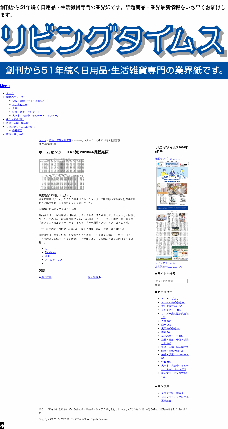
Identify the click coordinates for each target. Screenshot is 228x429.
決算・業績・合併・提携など (28, 100)
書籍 (165, 332)
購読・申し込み (15, 134)
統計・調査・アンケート (26, 112)
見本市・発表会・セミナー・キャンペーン (36, 115)
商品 (166, 324)
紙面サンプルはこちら (167, 158)
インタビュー (19, 104)
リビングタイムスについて (21, 126)
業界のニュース (15, 97)
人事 (14, 108)
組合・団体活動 (15, 119)
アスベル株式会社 (173, 302)
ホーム (10, 93)
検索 (157, 285)
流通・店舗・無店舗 (17, 123)
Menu (5, 85)
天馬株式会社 (170, 328)
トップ (42, 140)
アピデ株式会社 (171, 306)
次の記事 (93, 277)
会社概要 (17, 130)
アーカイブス (169, 298)
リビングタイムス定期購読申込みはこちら (168, 264)
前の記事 (46, 277)
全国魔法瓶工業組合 (172, 393)
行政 (166, 362)
